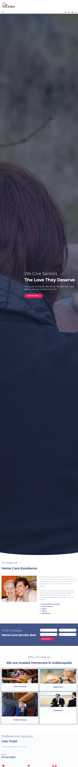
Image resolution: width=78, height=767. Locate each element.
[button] (3, 12)
